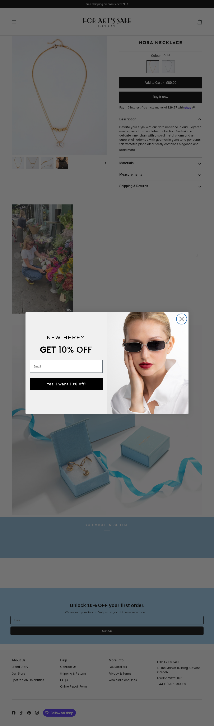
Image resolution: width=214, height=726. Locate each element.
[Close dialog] (181, 319)
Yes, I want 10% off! (66, 384)
